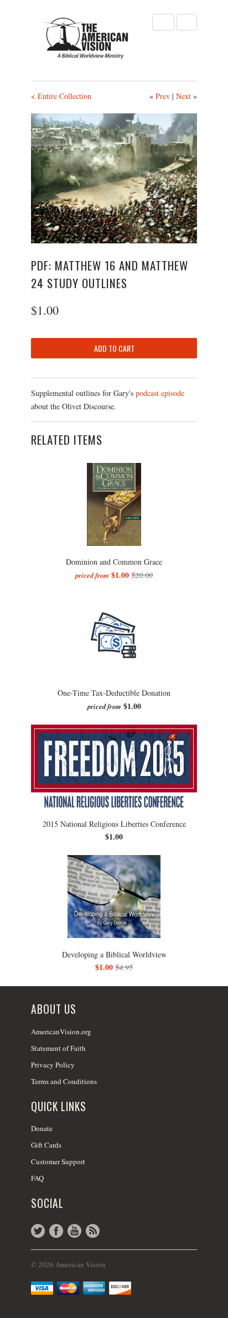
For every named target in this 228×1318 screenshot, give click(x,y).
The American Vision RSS (93, 1231)
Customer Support (58, 1161)
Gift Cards (46, 1145)
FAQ (37, 1178)
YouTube (74, 1231)
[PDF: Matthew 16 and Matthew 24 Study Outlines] (114, 178)
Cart (187, 22)
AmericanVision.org (61, 1031)
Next (183, 96)
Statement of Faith (58, 1048)
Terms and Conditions (64, 1081)
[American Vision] (86, 38)
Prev (163, 96)
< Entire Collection (61, 96)
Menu (163, 22)
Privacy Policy (53, 1065)
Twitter (38, 1231)
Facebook (56, 1231)
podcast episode (160, 393)
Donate (42, 1128)
